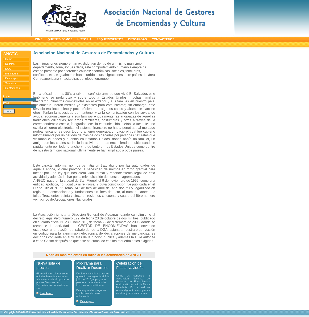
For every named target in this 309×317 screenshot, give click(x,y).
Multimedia (11, 73)
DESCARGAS (137, 39)
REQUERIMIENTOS (109, 39)
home (38, 39)
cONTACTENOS (163, 39)
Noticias (10, 64)
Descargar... (87, 301)
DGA (8, 68)
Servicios (10, 83)
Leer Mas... (46, 293)
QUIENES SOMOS (60, 39)
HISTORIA (84, 39)
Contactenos (12, 88)
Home (8, 59)
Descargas (11, 78)
